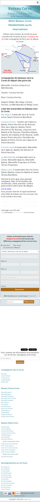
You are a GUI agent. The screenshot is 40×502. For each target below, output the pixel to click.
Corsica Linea (7, 147)
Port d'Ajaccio (5, 467)
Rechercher (32, 296)
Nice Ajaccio (5, 402)
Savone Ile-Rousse (6, 439)
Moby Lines (6, 169)
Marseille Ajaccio (6, 392)
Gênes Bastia (5, 427)
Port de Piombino (6, 481)
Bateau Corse (20, 8)
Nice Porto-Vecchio (7, 408)
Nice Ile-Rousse (6, 406)
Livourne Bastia (6, 429)
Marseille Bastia (6, 394)
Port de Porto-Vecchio (7, 483)
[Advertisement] (20, 223)
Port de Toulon (5, 489)
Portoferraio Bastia (7, 457)
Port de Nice (5, 479)
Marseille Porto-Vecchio (8, 398)
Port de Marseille (6, 477)
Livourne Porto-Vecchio (8, 433)
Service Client (20, 496)
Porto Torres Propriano (8, 450)
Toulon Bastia (5, 412)
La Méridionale (8, 157)
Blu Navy (5, 114)
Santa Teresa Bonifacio (8, 452)
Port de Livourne (6, 475)
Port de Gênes (5, 471)
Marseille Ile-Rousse (7, 396)
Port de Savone (5, 487)
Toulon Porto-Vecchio (7, 417)
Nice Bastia (4, 404)
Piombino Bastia (6, 435)
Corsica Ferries (8, 121)
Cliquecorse (27, 499)
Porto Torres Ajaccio (7, 446)
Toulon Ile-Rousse (6, 415)
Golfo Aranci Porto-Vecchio (9, 444)
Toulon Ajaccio (5, 410)
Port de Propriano (6, 485)
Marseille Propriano (7, 400)
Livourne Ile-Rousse (7, 431)
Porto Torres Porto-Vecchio (9, 448)
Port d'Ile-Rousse (6, 473)
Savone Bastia (5, 437)
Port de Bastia (5, 469)
